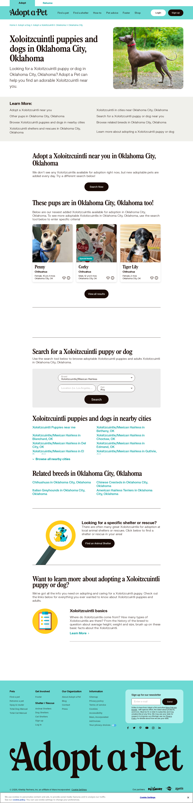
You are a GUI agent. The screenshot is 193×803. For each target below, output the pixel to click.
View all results (96, 293)
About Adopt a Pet (71, 697)
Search (96, 399)
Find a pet (15, 697)
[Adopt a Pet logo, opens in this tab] (96, 762)
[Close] (188, 797)
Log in (38, 724)
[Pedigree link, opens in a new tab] (169, 788)
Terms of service (97, 705)
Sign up (176, 12)
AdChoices (94, 721)
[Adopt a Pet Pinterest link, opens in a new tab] (141, 727)
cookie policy (19, 800)
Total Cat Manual (18, 713)
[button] (64, 278)
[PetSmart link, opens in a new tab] (155, 789)
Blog (64, 701)
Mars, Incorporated (98, 717)
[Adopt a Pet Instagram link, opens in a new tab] (154, 727)
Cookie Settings (79, 789)
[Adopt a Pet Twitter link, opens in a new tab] (135, 727)
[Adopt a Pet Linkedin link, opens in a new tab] (159, 727)
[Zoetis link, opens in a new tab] (179, 788)
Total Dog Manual (19, 709)
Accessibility (95, 713)
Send (169, 701)
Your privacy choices (100, 725)
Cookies (93, 709)
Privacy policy (96, 701)
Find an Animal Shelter (98, 543)
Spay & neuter (17, 705)
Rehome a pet (17, 701)
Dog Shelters (41, 712)
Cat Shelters (41, 716)
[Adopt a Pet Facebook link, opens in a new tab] (128, 727)
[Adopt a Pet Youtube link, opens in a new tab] (147, 727)
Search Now (96, 186)
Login (158, 12)
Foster (126, 12)
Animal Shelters (43, 708)
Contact (66, 705)
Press (65, 709)
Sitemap (93, 697)
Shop (138, 12)
